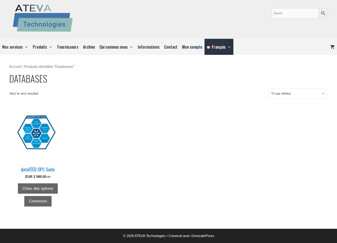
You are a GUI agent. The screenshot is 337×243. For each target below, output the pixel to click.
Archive (89, 47)
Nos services (12, 47)
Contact (170, 47)
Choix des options (37, 188)
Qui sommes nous (113, 47)
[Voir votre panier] (332, 47)
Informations (149, 47)
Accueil (15, 67)
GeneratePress (202, 236)
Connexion (38, 201)
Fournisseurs (67, 47)
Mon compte (192, 47)
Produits (40, 47)
